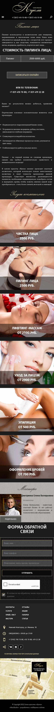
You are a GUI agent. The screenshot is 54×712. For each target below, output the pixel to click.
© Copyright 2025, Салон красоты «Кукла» (27, 704)
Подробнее (10, 519)
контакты (10, 607)
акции (25, 611)
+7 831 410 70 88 (18, 92)
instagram (16, 646)
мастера (9, 619)
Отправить (27, 573)
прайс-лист (11, 615)
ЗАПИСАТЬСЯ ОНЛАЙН (27, 75)
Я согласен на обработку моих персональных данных (28, 594)
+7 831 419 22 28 (36, 92)
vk (10, 646)
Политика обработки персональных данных (21, 654)
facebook (21, 646)
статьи (25, 619)
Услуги (9, 611)
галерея (25, 615)
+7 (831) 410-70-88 (19, 18)
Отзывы (25, 607)
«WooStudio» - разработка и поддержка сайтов (27, 707)
